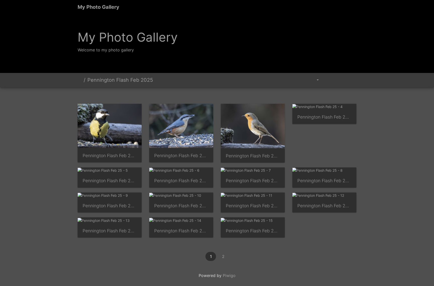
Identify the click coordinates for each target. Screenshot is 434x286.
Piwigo (229, 275)
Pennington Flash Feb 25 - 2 (181, 155)
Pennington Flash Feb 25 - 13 (110, 230)
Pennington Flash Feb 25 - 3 (253, 155)
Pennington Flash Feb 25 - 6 (181, 180)
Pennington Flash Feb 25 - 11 (253, 205)
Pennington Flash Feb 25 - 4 (324, 117)
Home (80, 80)
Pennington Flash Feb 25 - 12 (324, 205)
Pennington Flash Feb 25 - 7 (253, 180)
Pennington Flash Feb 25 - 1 (110, 155)
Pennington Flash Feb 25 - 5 (110, 180)
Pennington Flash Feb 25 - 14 (181, 230)
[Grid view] (339, 80)
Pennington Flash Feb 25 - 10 (181, 205)
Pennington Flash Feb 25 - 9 (110, 205)
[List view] (350, 80)
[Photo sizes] (314, 80)
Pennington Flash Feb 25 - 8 (324, 180)
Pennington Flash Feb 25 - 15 (253, 230)
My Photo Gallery (98, 7)
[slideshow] (328, 80)
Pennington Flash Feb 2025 (120, 80)
